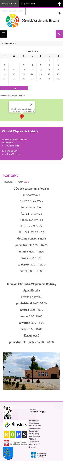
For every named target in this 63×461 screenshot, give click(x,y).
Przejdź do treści (28, 3)
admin (26, 182)
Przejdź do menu (9, 3)
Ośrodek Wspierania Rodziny (40, 20)
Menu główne (3, 34)
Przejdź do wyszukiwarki (12, 10)
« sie (14, 88)
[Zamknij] (31, 104)
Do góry (59, 3)
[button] (22, 117)
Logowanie (10, 43)
